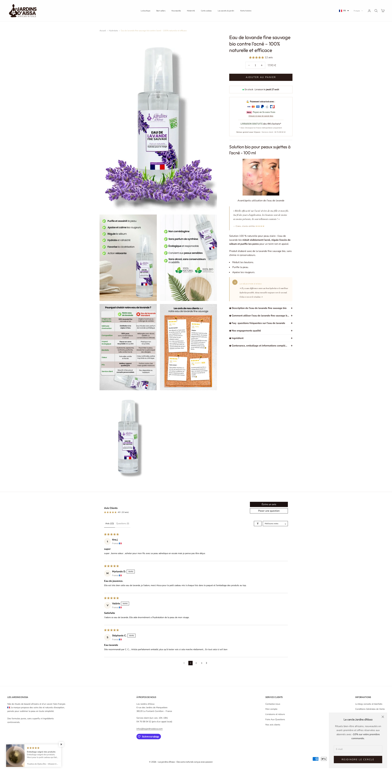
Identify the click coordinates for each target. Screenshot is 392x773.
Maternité (191, 10)
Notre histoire (245, 10)
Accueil (103, 30)
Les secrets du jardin (226, 10)
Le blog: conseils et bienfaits (368, 704)
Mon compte (271, 709)
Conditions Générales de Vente (370, 709)
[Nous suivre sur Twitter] (16, 748)
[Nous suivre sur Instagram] (24, 748)
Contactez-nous (272, 704)
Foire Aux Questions (275, 719)
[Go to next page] (207, 663)
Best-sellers (161, 10)
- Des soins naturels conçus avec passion (194, 761)
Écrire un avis (269, 504)
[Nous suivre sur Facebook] (8, 748)
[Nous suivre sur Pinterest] (32, 748)
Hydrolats (113, 30)
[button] (344, 11)
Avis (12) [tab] (109, 523)
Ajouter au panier (261, 77)
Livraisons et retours (275, 714)
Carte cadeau (206, 10)
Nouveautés (176, 10)
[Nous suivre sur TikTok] (48, 748)
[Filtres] (258, 523)
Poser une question (269, 511)
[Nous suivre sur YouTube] (40, 748)
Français (357, 11)
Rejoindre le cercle (358, 759)
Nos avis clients (272, 724)
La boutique (145, 10)
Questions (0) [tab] (122, 523)
